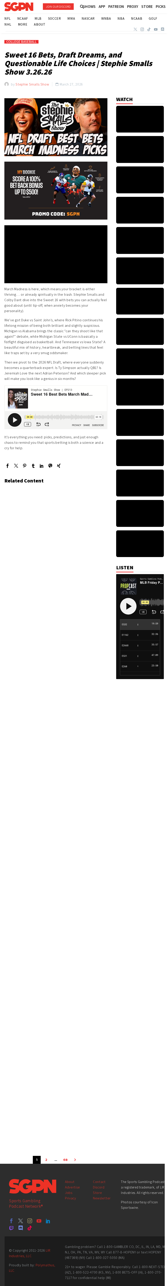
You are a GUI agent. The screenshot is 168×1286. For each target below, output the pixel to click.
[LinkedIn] (42, 466)
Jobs (68, 1192)
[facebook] (11, 1220)
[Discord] (162, 29)
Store (97, 1192)
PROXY (132, 6)
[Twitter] (135, 29)
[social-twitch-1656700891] (11, 1227)
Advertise (72, 1187)
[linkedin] (48, 1220)
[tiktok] (29, 1227)
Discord (99, 1187)
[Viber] (50, 466)
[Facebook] (7, 466)
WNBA (106, 18)
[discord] (20, 1227)
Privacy (70, 1198)
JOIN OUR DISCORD (58, 7)
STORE (147, 6)
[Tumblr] (33, 466)
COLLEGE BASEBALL (21, 42)
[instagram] (29, 1220)
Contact (99, 1181)
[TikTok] (149, 29)
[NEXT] (75, 1160)
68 (65, 1160)
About (70, 1181)
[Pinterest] (25, 466)
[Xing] (59, 466)
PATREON (116, 6)
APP (102, 6)
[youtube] (39, 1220)
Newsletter (102, 1198)
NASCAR (88, 18)
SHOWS (89, 6)
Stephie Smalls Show (32, 84)
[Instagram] (142, 29)
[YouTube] (156, 29)
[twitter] (20, 1220)
